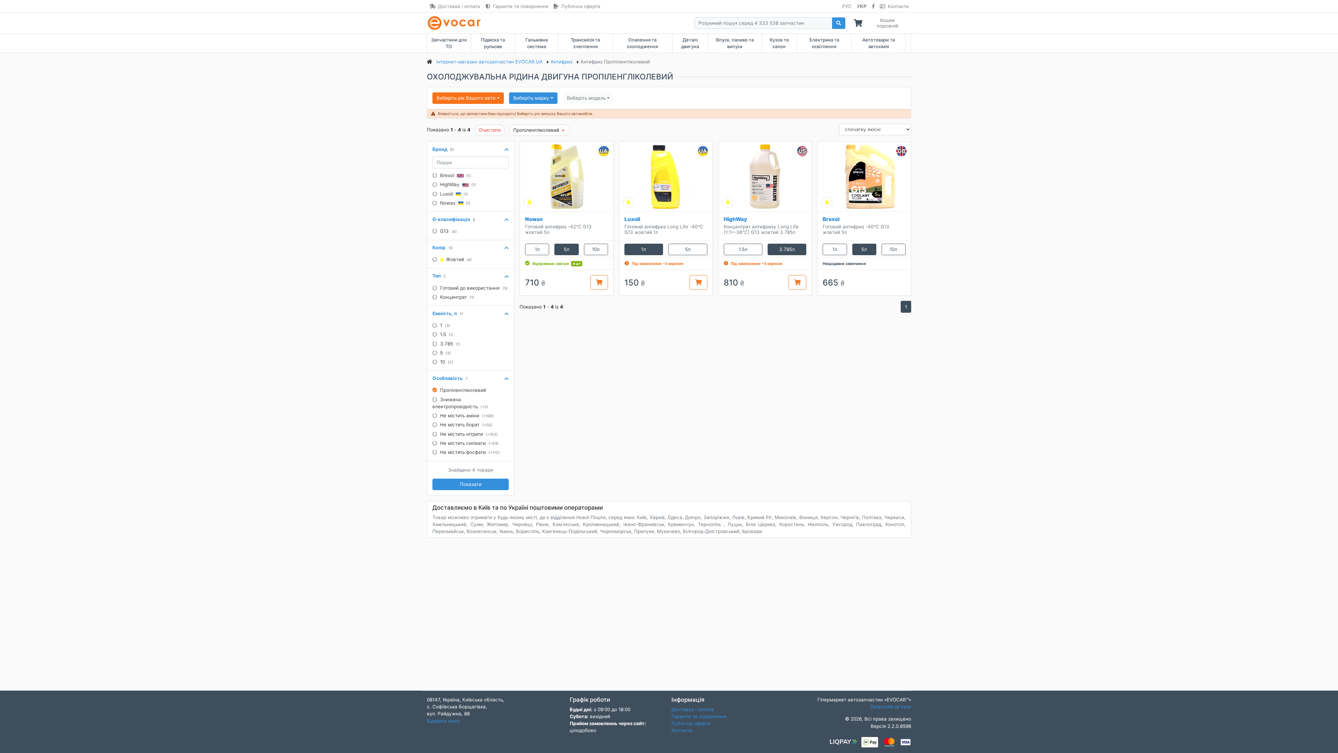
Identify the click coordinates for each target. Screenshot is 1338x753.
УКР (862, 6)
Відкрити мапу (443, 721)
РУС (847, 6)
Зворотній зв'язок (890, 706)
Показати (471, 484)
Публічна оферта (580, 6)
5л (566, 249)
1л (537, 249)
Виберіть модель (586, 98)
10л (596, 249)
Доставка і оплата (459, 6)
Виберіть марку (531, 98)
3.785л (787, 249)
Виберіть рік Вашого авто (466, 98)
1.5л (743, 249)
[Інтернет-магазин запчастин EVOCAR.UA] (455, 23)
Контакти (898, 6)
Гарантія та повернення (520, 6)
